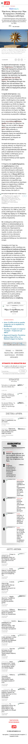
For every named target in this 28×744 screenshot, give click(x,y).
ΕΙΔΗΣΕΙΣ (7, 6)
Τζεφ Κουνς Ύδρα (8, 352)
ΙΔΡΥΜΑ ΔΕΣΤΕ (14, 357)
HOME (3, 6)
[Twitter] (26, 46)
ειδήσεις (22, 344)
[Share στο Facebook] (23, 196)
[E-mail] (21, 59)
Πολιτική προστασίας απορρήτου (17, 734)
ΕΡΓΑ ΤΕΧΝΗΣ (19, 355)
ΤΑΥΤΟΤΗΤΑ (14, 720)
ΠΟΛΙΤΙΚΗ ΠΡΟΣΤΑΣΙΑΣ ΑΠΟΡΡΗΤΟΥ (17, 373)
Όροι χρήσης (5, 734)
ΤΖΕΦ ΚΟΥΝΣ (18, 350)
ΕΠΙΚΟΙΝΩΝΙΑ (14, 722)
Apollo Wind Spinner (9, 355)
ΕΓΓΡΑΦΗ (23, 371)
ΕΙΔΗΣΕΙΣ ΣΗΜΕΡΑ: (9, 319)
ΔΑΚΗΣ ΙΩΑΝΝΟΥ (19, 352)
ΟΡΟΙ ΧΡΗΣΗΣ (5, 373)
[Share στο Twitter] (25, 196)
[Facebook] (24, 46)
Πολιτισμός (12, 6)
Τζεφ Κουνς (9, 67)
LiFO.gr (14, 343)
